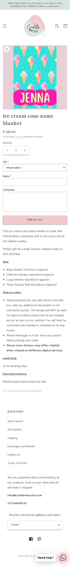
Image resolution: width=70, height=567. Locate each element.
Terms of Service (17, 463)
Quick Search (15, 421)
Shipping (19, 136)
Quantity (7, 143)
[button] (5, 26)
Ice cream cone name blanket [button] (24, 391)
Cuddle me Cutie (30, 556)
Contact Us (13, 455)
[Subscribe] (58, 525)
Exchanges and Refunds (21, 446)
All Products (14, 430)
